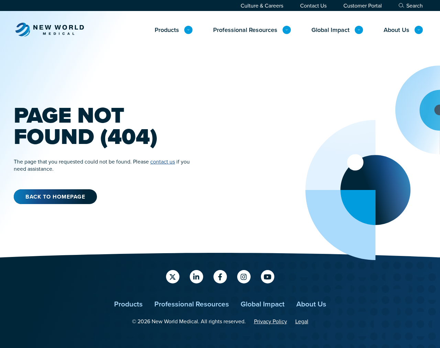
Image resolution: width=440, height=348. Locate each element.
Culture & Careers (262, 5)
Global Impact (330, 29)
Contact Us (313, 5)
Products (167, 29)
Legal (301, 321)
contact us (162, 161)
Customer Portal (362, 5)
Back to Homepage (55, 197)
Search (414, 5)
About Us (396, 29)
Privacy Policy (270, 321)
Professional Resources (245, 29)
